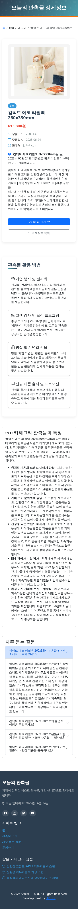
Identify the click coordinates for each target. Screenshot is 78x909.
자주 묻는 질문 (11, 842)
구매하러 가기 (37, 222)
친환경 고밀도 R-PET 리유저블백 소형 (30, 866)
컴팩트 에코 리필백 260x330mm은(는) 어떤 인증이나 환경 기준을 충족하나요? (37, 748)
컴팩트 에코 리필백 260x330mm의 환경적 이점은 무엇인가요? (36, 722)
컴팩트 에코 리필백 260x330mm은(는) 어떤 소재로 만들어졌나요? (37, 652)
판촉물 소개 (9, 836)
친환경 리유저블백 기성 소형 (25, 872)
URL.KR (51, 898)
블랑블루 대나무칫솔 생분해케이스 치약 (32, 878)
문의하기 (8, 847)
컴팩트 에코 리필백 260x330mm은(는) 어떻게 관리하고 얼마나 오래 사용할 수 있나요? (37, 735)
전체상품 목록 (40, 233)
